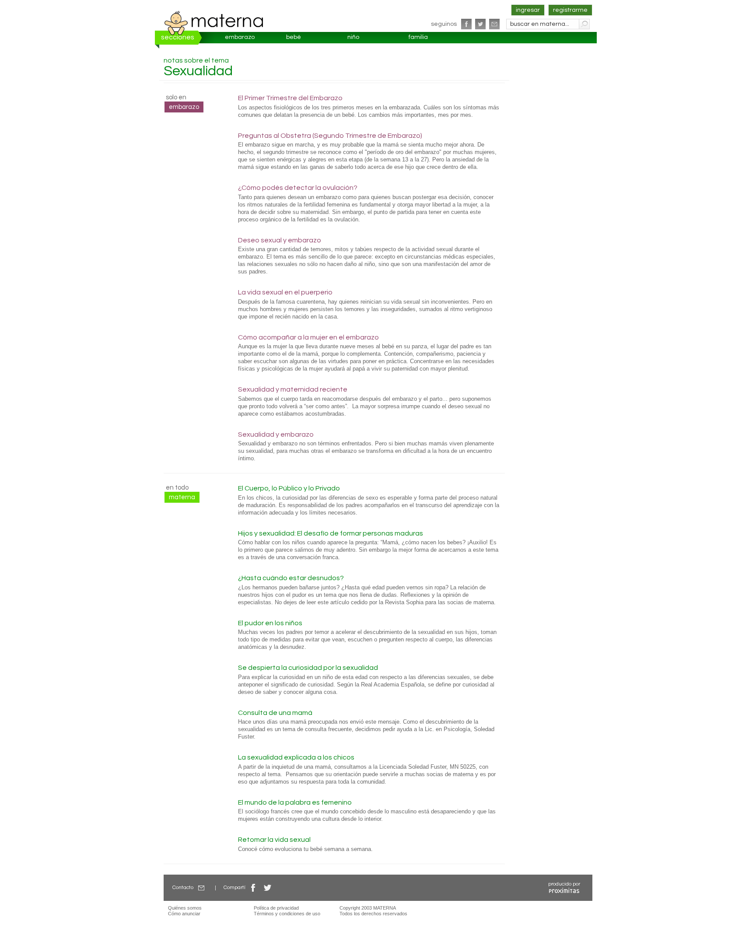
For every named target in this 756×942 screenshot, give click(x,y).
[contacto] (494, 24)
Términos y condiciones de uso (287, 913)
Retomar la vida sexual (274, 839)
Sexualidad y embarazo (276, 434)
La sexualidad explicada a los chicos (296, 757)
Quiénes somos (185, 907)
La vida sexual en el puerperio (285, 292)
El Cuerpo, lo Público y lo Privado (289, 488)
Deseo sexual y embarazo (279, 240)
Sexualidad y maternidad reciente (292, 389)
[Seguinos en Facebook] (466, 24)
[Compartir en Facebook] (253, 887)
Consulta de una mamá (275, 712)
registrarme (570, 10)
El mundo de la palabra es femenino (295, 802)
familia (418, 37)
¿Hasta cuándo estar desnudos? (291, 577)
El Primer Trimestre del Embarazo (290, 98)
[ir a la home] (214, 22)
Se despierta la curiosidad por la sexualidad (308, 667)
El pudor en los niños (270, 623)
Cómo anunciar (184, 913)
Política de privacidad (276, 907)
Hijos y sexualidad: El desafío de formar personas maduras (330, 533)
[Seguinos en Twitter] (480, 24)
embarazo (240, 37)
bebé (293, 37)
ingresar (528, 10)
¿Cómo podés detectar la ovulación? (297, 187)
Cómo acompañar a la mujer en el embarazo (308, 337)
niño (353, 37)
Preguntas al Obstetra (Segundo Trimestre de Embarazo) (330, 135)
